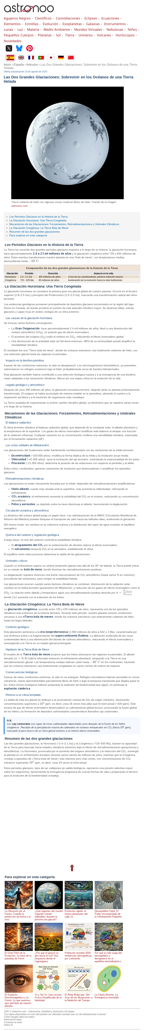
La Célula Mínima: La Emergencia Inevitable (107, 996)
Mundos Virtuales (88, 29)
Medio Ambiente (57, 29)
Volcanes (104, 35)
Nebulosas (114, 29)
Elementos (12, 24)
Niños (132, 29)
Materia (33, 29)
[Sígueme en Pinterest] (29, 48)
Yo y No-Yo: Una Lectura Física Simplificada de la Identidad (48, 997)
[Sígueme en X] (9, 48)
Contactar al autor (13, 1022)
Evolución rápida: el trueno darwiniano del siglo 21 (76, 914)
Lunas (8, 29)
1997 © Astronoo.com (15, 1011)
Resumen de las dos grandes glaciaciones (34, 231)
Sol (58, 35)
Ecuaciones (110, 18)
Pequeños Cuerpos (19, 35)
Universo (86, 35)
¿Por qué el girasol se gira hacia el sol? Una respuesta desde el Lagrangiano (46, 957)
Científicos (43, 18)
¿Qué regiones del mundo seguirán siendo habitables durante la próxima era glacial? (49, 915)
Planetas (45, 35)
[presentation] (34, 261)
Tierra (69, 35)
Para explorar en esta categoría (28, 235)
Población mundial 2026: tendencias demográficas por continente (78, 955)
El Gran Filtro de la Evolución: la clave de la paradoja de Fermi (18, 955)
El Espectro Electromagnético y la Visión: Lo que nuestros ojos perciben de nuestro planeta (18, 1000)
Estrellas (31, 24)
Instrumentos (115, 24)
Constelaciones (68, 18)
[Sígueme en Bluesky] (19, 48)
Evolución (50, 24)
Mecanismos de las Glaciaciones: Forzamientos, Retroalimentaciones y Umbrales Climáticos (64, 224)
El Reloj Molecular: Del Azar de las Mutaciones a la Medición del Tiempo (78, 997)
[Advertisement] (72, 820)
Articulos (32, 64)
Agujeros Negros (17, 18)
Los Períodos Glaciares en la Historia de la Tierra (38, 216)
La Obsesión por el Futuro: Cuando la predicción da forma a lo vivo (18, 915)
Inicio (7, 64)
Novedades (13, 41)
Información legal (13, 1019)
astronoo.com (19, 205)
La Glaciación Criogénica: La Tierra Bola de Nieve (38, 227)
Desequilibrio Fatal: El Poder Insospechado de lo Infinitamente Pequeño (108, 914)
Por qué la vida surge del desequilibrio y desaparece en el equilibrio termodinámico (108, 957)
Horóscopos (125, 35)
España (19, 64)
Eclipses (90, 18)
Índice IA (8, 1025)
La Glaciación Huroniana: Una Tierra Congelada (37, 220)
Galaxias (93, 24)
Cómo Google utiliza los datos (19, 1017)
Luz (20, 29)
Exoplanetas (72, 24)
